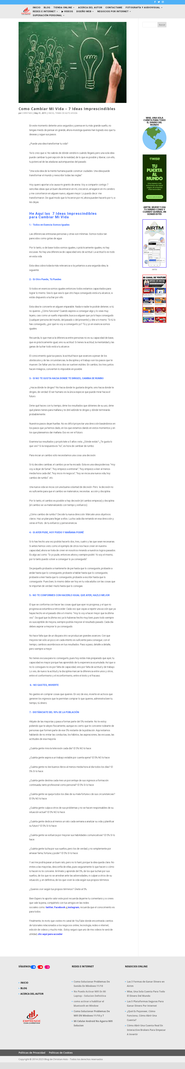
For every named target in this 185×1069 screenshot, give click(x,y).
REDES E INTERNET (44, 11)
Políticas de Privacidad (32, 1052)
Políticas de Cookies (61, 1052)
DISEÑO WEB (83, 11)
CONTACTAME (114, 7)
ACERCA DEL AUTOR (90, 7)
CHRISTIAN (27, 113)
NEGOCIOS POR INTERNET (113, 11)
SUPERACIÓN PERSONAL (47, 15)
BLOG (47, 7)
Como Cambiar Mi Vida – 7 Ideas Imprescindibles (67, 108)
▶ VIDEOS (67, 11)
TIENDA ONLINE (62, 7)
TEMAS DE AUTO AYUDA (66, 113)
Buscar (162, 24)
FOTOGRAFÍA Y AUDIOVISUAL (143, 7)
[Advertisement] (154, 72)
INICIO (36, 7)
